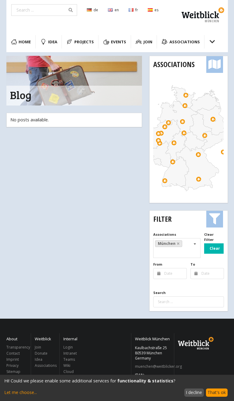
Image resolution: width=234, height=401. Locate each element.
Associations (184, 42)
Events (118, 42)
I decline (194, 392)
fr (136, 10)
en (117, 10)
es (156, 10)
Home (25, 42)
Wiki (66, 365)
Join (148, 42)
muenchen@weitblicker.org (153, 366)
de (96, 10)
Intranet (70, 353)
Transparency (17, 347)
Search (159, 292)
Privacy (12, 365)
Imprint (12, 359)
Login (68, 347)
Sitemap (13, 371)
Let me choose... (20, 392)
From (157, 264)
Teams (69, 359)
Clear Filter (209, 237)
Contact (13, 353)
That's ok (216, 392)
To (192, 264)
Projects (84, 42)
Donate (41, 353)
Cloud (68, 371)
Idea (52, 42)
